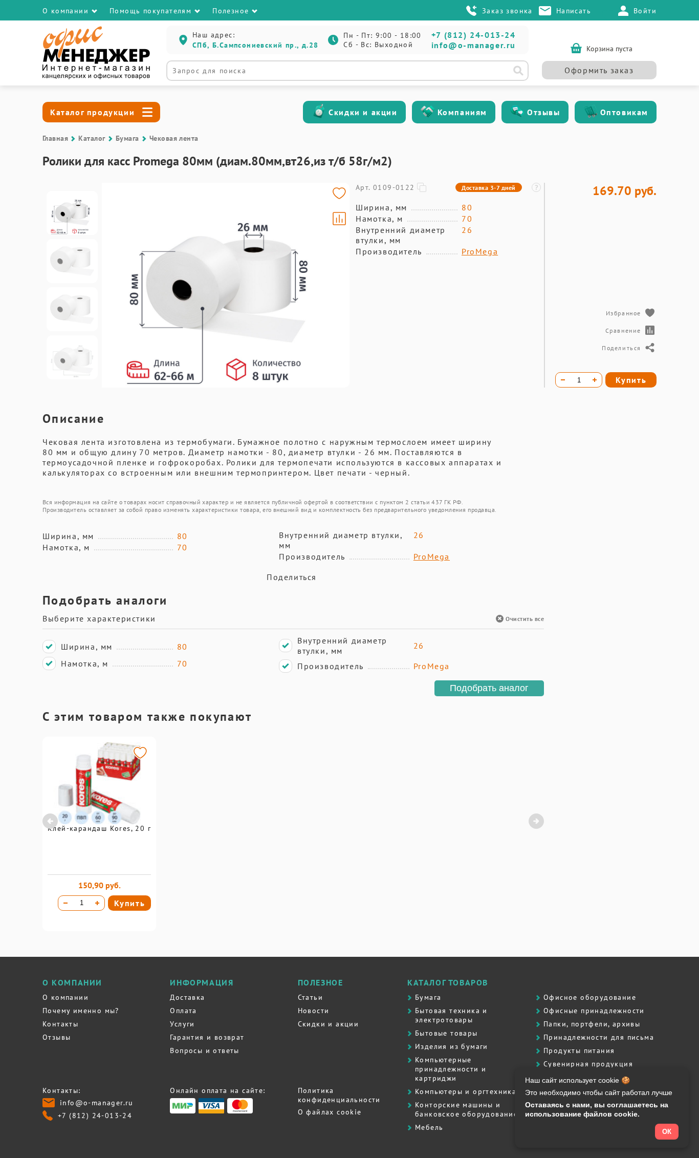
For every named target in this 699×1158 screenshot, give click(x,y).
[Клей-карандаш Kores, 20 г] (99, 821)
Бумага (127, 138)
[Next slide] (337, 285)
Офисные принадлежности (594, 1010)
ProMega (480, 251)
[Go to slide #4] (72, 357)
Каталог (91, 138)
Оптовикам (624, 112)
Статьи (310, 997)
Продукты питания (579, 1050)
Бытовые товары (446, 1033)
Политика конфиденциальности (339, 1095)
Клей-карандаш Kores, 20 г (99, 828)
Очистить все (525, 619)
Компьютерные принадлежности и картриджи (450, 1069)
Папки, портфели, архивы (591, 1023)
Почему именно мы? (80, 1010)
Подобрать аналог (489, 688)
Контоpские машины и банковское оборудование (466, 1109)
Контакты (60, 1023)
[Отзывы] (517, 112)
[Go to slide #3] (72, 309)
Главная (55, 138)
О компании (65, 997)
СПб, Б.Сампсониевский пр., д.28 (255, 45)
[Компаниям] (427, 112)
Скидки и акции (363, 112)
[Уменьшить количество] (65, 903)
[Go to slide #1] (72, 213)
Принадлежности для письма (598, 1037)
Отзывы (543, 112)
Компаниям (462, 112)
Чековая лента (174, 138)
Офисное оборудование (589, 997)
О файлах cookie (330, 1112)
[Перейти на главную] (96, 76)
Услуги (182, 1023)
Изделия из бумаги (451, 1046)
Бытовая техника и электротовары (451, 1015)
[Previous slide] (114, 285)
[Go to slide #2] (72, 261)
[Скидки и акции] (318, 112)
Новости (314, 1010)
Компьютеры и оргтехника (465, 1091)
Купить (129, 903)
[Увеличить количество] (97, 903)
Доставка (187, 997)
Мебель (429, 1127)
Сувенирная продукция (588, 1063)
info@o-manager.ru (473, 45)
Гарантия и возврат (207, 1037)
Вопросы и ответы (204, 1050)
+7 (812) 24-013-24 (473, 35)
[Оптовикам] (590, 112)
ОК (666, 1131)
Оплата (183, 1010)
